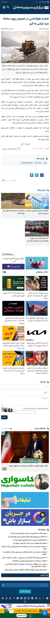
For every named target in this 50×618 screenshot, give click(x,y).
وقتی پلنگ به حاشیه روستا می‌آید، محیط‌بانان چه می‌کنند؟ (28, 533)
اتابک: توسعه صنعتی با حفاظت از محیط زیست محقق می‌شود (28, 466)
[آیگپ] (28, 598)
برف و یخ (38, 163)
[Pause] (27, 267)
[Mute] (31, 267)
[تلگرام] (47, 598)
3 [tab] (5, 428)
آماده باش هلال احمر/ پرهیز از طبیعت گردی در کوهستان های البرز (37, 239)
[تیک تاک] (10, 598)
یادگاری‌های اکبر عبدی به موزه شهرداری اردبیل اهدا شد (30, 540)
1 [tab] (10, 428)
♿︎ (45, 612)
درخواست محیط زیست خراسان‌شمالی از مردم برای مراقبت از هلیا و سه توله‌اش (25, 553)
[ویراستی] (17, 598)
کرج (45, 163)
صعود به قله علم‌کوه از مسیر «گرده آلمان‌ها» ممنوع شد (30, 543)
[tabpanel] (25, 451)
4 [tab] (3, 428)
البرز (22, 144)
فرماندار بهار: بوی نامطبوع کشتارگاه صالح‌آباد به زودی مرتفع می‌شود (26, 570)
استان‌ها (27, 144)
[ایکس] (43, 598)
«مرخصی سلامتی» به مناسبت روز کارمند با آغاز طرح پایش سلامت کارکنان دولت (24, 547)
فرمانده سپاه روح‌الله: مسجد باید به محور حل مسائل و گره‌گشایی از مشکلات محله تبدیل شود (26, 565)
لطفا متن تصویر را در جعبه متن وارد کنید (36, 408)
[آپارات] (36, 598)
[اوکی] (6, 598)
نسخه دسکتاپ (25, 591)
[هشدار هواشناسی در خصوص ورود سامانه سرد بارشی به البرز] (25, 47)
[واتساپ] (25, 602)
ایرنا (28, 7)
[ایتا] (25, 598)
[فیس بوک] (13, 598)
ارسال (4, 417)
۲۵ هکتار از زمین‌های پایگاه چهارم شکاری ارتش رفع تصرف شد (27, 537)
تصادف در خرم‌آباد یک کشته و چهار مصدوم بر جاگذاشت (29, 561)
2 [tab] (8, 428)
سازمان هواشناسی (26, 163)
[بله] (32, 598)
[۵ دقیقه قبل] (25, 447)
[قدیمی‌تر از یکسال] (37, 201)
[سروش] (21, 598)
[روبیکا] (39, 598)
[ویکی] (2, 598)
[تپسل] (3, 254)
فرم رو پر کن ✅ (13, 266)
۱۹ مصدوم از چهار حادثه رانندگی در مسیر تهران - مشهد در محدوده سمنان (24, 557)
